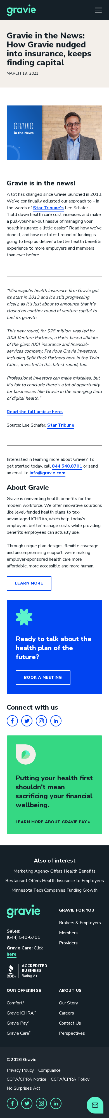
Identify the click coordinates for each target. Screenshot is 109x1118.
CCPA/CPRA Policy (70, 1079)
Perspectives (72, 1033)
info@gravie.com (47, 473)
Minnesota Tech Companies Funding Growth (54, 890)
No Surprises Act (23, 1088)
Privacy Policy (20, 1070)
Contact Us (70, 1023)
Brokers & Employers (80, 923)
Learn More (29, 583)
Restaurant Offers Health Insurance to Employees (54, 881)
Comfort (15, 1003)
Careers (66, 1013)
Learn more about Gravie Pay (51, 822)
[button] (43, 677)
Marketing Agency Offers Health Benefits (54, 871)
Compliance (49, 1070)
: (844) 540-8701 (23, 934)
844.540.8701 (67, 466)
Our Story (68, 1003)
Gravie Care (19, 1033)
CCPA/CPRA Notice (26, 1079)
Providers (68, 943)
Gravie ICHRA (21, 1013)
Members (68, 933)
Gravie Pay (18, 1023)
